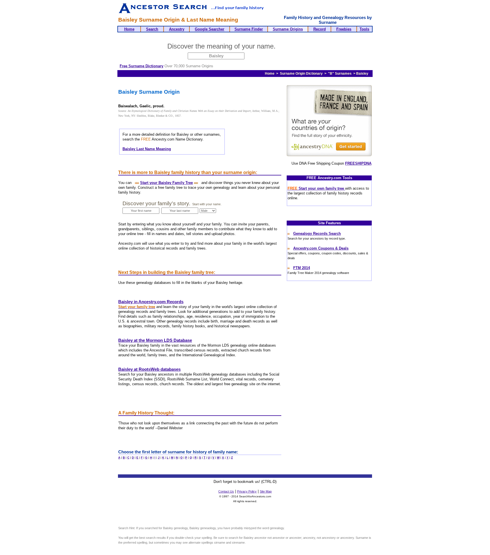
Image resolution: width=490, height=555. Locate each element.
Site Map (266, 491)
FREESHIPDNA (358, 163)
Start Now (299, 47)
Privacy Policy (247, 491)
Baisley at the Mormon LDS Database (155, 340)
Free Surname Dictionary (141, 66)
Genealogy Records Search (317, 233)
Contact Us (226, 491)
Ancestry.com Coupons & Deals (321, 248)
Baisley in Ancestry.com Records (150, 302)
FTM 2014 (301, 268)
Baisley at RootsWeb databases (149, 369)
